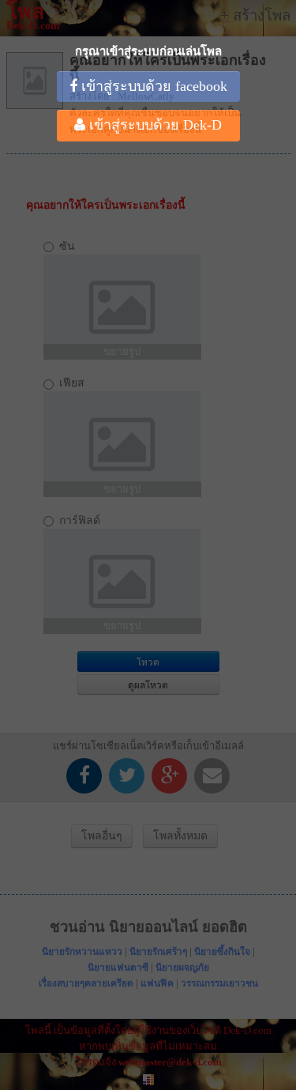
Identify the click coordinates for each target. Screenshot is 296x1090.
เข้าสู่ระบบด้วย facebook (152, 86)
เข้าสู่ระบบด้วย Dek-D (153, 125)
